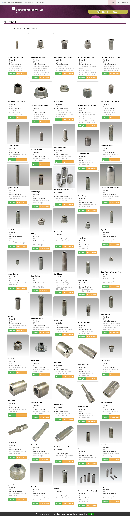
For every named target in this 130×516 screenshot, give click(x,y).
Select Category (14, 28)
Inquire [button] (13, 73)
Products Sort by (31, 28)
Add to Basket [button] (22, 73)
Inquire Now (109, 11)
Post (112, 3)
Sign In (126, 3)
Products (41, 3)
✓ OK (91, 514)
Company (29, 3)
